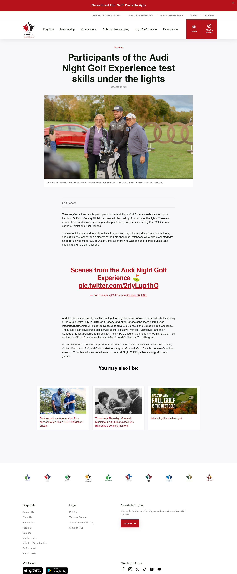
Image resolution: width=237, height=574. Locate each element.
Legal (72, 505)
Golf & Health (29, 548)
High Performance (146, 29)
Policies (73, 512)
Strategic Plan (76, 527)
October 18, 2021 (137, 295)
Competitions (88, 29)
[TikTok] (145, 569)
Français (209, 15)
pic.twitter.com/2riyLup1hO (118, 285)
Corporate (29, 505)
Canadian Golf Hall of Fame (106, 15)
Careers (27, 532)
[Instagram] (130, 569)
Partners (27, 527)
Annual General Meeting (81, 522)
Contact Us (28, 512)
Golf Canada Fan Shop (171, 15)
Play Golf (48, 29)
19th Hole (118, 47)
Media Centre (29, 538)
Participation (170, 29)
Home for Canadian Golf (140, 15)
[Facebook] (123, 569)
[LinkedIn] (152, 569)
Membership (67, 29)
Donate (194, 15)
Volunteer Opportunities (35, 543)
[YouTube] (159, 569)
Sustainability (29, 553)
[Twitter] (137, 569)
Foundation (28, 522)
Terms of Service (78, 517)
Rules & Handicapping (116, 29)
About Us (27, 517)
